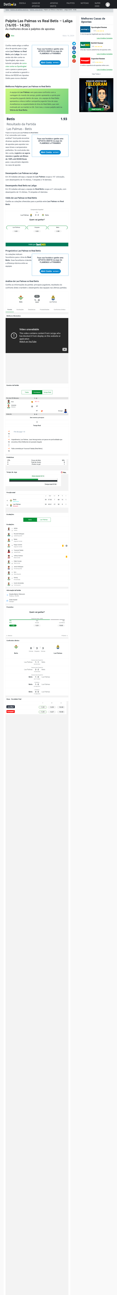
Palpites (70, 3)
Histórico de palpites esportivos (19, 9)
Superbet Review (98, 59)
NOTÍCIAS (85, 3)
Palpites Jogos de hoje (36, 9)
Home (7, 9)
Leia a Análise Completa (104, 38)
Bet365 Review (97, 43)
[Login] (108, 4)
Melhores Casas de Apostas (93, 20)
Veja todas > (96, 74)
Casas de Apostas (36, 4)
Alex (12, 36)
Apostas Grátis (54, 4)
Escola (22, 3)
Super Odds (97, 4)
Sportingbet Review (99, 27)
